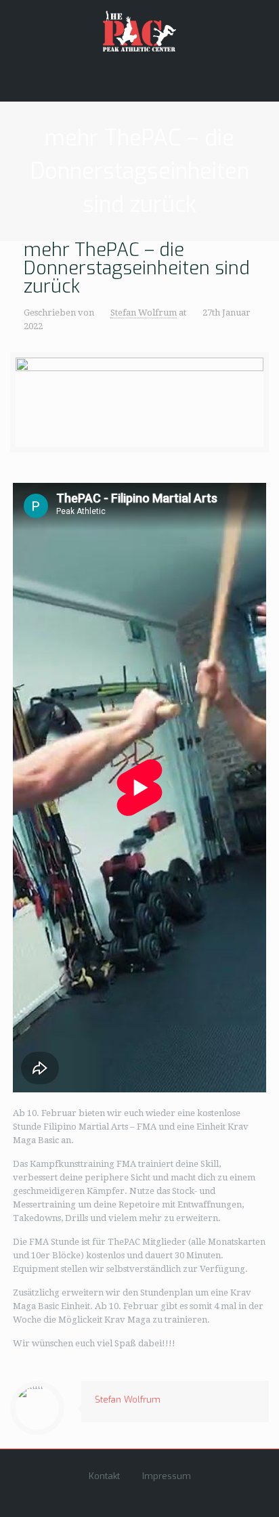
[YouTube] (140, 1496)
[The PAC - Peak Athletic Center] (139, 30)
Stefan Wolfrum (143, 312)
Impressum (166, 1476)
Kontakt (104, 1476)
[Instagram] (158, 1496)
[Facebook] (121, 1496)
